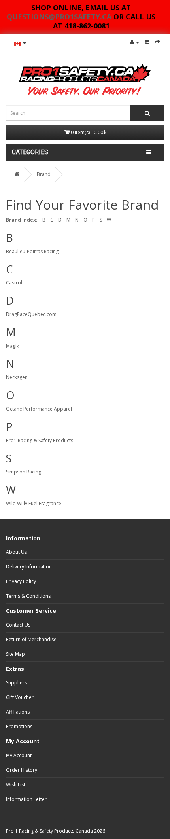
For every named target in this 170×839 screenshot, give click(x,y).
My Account (19, 755)
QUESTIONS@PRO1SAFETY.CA (59, 16)
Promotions (19, 726)
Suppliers (16, 682)
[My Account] (134, 42)
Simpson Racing (23, 471)
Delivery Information (29, 566)
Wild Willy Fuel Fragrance (33, 503)
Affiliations (18, 711)
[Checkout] (157, 42)
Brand (44, 174)
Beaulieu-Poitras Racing (32, 251)
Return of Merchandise (31, 639)
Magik (12, 346)
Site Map (15, 654)
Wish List (15, 784)
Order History (21, 770)
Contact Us (18, 624)
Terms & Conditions (28, 596)
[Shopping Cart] (146, 42)
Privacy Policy (21, 581)
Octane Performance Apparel (39, 408)
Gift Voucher (20, 697)
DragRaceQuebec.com (31, 314)
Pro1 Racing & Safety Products (39, 440)
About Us (16, 552)
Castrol (14, 282)
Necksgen (17, 377)
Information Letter (26, 799)
